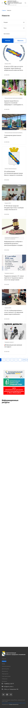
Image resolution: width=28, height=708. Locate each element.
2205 (24, 359)
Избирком (4, 678)
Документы (5, 671)
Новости (4, 661)
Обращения (5, 673)
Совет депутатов (6, 676)
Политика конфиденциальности (10, 703)
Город (3, 663)
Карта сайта (22, 703)
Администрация (6, 666)
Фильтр (7, 40)
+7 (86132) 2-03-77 (8, 683)
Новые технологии (13, 704)
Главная (4, 658)
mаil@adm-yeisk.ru (8, 686)
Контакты (4, 681)
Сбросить (20, 40)
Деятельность (5, 668)
